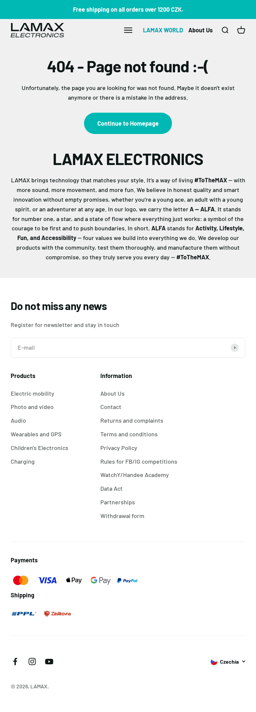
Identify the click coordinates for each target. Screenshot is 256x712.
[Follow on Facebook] (15, 661)
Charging (23, 461)
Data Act (111, 488)
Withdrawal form (122, 515)
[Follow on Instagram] (32, 661)
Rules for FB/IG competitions (138, 461)
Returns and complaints (131, 420)
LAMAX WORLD (163, 30)
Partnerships (117, 502)
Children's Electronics (39, 447)
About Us (200, 30)
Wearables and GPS (36, 434)
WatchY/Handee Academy (134, 474)
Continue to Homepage (128, 123)
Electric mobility (32, 393)
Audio (18, 420)
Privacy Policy (118, 447)
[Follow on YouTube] (49, 661)
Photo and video (32, 406)
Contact (110, 406)
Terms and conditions (129, 434)
